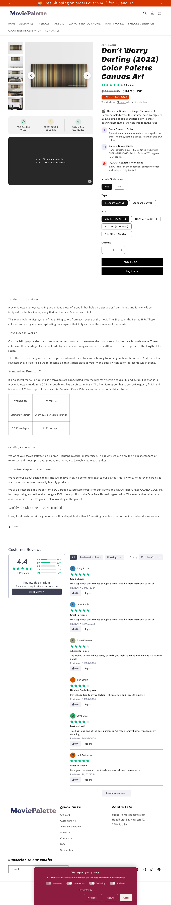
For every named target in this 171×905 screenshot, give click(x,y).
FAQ (62, 844)
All (73, 557)
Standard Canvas (142, 202)
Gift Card (65, 814)
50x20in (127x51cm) (116, 233)
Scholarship (66, 850)
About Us (65, 832)
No (119, 186)
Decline (110, 897)
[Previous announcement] (9, 3)
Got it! (126, 897)
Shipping (121, 102)
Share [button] (15, 526)
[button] (145, 13)
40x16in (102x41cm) (116, 226)
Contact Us (66, 838)
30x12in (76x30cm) (146, 218)
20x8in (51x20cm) (115, 218)
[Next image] (87, 75)
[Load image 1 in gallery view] (15, 48)
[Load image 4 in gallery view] (15, 89)
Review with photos (91, 557)
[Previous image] (31, 75)
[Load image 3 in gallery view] (15, 76)
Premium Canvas (114, 202)
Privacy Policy (85, 890)
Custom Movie (68, 820)
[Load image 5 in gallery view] (15, 103)
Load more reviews (116, 793)
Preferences (93, 897)
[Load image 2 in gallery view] (15, 62)
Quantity (106, 242)
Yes (107, 186)
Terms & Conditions (70, 826)
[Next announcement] (161, 3)
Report (88, 593)
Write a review (36, 591)
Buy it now (132, 271)
